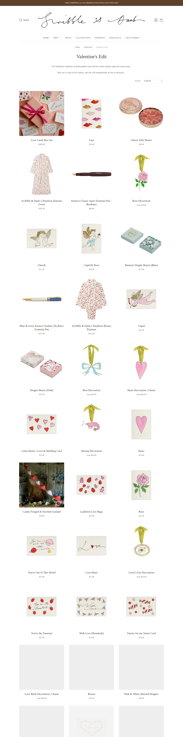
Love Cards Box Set (42, 140)
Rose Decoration (141, 200)
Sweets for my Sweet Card (141, 633)
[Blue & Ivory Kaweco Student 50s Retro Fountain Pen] (41, 299)
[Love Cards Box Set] (41, 113)
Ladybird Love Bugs (91, 511)
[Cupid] (141, 299)
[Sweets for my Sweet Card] (141, 606)
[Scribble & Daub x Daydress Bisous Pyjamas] (91, 299)
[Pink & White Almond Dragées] (141, 667)
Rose (141, 511)
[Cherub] (41, 238)
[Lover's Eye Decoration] (141, 545)
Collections (88, 47)
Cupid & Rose (91, 265)
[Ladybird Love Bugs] (91, 485)
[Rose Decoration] (141, 174)
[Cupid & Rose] (91, 238)
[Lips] (91, 113)
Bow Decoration (91, 390)
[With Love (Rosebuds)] (91, 606)
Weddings (100, 38)
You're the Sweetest (41, 633)
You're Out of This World (41, 572)
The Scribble (133, 38)
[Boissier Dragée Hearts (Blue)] (141, 238)
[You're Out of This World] (41, 545)
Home (46, 38)
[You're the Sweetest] (41, 606)
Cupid (141, 325)
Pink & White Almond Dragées (141, 693)
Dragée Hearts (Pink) (41, 390)
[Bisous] (91, 667)
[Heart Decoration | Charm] (141, 363)
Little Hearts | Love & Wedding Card (42, 450)
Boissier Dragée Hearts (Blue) (141, 265)
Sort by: (138, 81)
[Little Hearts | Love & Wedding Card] (41, 424)
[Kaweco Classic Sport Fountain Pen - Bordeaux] (91, 174)
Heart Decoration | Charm (141, 390)
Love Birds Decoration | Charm (42, 693)
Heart (141, 450)
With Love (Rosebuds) (91, 633)
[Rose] (141, 485)
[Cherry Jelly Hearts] (141, 113)
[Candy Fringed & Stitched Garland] (41, 485)
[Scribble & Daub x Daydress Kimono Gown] (41, 174)
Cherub (42, 265)
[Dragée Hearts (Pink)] (41, 363)
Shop (55, 38)
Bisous (91, 693)
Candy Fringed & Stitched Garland (42, 511)
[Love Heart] (91, 545)
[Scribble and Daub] (91, 20)
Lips (91, 140)
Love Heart (91, 572)
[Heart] (141, 424)
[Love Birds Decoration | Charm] (41, 667)
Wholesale (115, 38)
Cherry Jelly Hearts (141, 140)
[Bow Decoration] (91, 363)
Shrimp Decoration (91, 450)
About (68, 38)
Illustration (83, 38)
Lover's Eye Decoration (141, 572)
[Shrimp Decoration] (91, 424)
